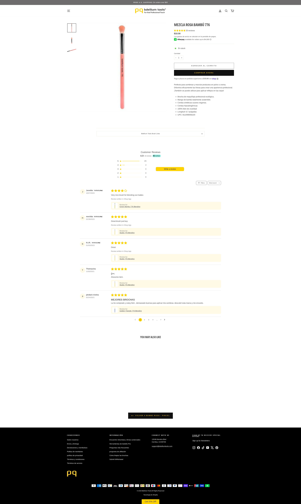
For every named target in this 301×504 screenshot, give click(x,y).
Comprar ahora (204, 73)
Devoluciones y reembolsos (77, 448)
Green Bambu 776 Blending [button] (130, 207)
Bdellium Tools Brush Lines (150, 133)
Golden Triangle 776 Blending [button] (131, 311)
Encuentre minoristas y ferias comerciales (124, 440)
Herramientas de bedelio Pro (120, 444)
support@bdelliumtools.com (162, 446)
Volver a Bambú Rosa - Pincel (152, 415)
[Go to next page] (165, 319)
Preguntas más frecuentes (119, 448)
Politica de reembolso (75, 451)
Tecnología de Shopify (150, 495)
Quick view (87, 381)
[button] (180, 31)
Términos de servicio (74, 463)
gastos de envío (183, 36)
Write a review (170, 169)
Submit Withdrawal (116, 459)
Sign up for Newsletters (201, 441)
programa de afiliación (117, 451)
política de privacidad (75, 455)
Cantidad (177, 53)
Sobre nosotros (72, 440)
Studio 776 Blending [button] (127, 233)
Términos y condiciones (75, 459)
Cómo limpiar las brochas (118, 455)
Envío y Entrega (73, 444)
